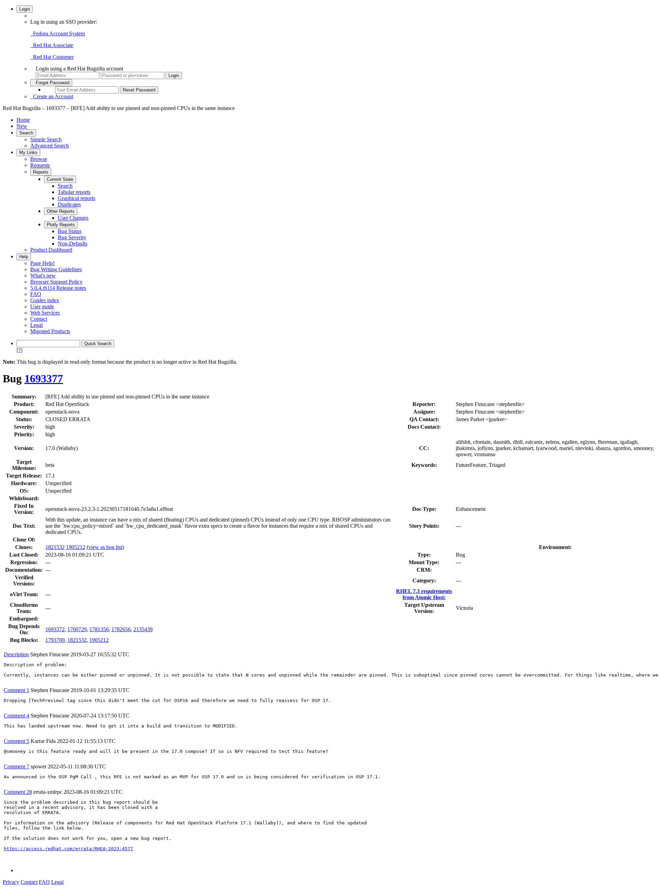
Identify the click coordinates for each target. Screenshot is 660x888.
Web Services (45, 313)
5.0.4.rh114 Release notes (58, 288)
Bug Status (69, 231)
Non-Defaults (72, 243)
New (21, 126)
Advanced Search (49, 146)
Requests (40, 165)
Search (26, 132)
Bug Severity (72, 237)
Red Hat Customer (52, 57)
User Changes (73, 218)
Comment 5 (16, 741)
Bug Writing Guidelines (56, 269)
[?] (19, 350)
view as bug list (105, 547)
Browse (38, 159)
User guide (42, 306)
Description (16, 654)
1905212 (75, 547)
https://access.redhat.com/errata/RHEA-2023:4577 (68, 848)
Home (23, 120)
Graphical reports (76, 198)
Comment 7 (16, 766)
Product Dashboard (51, 250)
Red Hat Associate (51, 45)
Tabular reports (74, 192)
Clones (23, 547)
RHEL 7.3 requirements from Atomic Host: (424, 594)
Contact (38, 319)
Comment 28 (18, 792)
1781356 (99, 629)
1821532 (55, 547)
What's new (43, 275)
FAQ (35, 294)
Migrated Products (50, 331)
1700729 (77, 629)
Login (24, 9)
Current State (60, 179)
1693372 (55, 629)
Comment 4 (16, 716)
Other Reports (61, 211)
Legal (36, 325)
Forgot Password (51, 82)
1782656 (121, 629)
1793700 (55, 640)
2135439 (143, 629)
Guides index (44, 300)
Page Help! (42, 263)
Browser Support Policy (56, 282)
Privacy (11, 882)
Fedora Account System (57, 33)
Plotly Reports (61, 224)
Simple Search (46, 139)
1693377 (43, 378)
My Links (28, 152)
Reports (40, 172)
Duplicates (69, 204)
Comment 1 (16, 690)
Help (23, 256)
